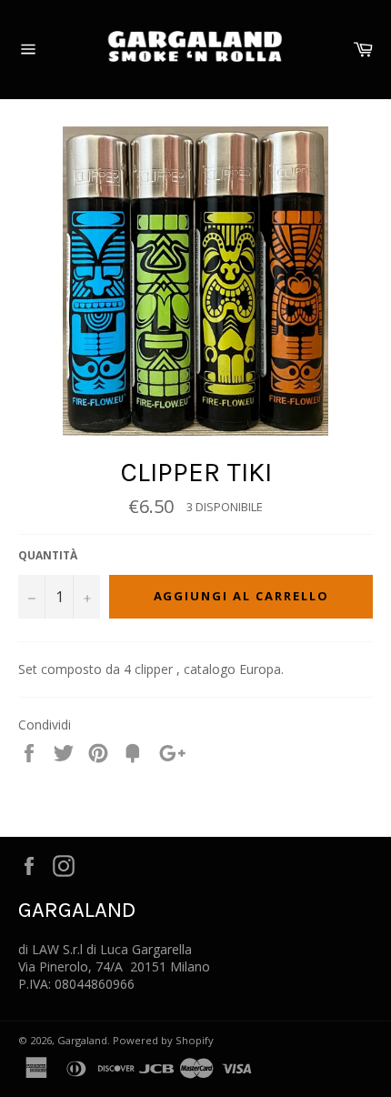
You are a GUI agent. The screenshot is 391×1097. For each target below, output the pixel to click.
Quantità (47, 555)
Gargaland (82, 1040)
